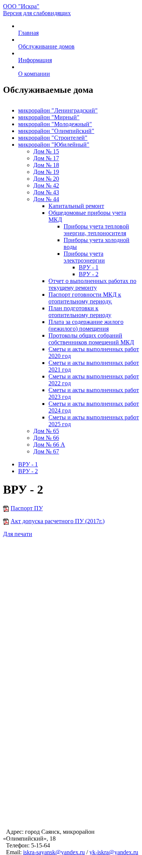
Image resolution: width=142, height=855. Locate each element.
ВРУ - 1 (88, 267)
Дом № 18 (46, 165)
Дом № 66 (46, 438)
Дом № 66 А (49, 444)
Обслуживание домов (46, 46)
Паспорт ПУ (27, 508)
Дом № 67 (46, 451)
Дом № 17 (46, 158)
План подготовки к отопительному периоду (79, 311)
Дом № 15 (46, 151)
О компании (34, 73)
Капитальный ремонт (76, 206)
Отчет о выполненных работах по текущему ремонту (92, 284)
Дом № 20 (46, 178)
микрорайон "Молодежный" (55, 124)
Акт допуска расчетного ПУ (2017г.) (58, 521)
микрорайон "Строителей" (52, 137)
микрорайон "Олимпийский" (56, 131)
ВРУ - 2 (88, 274)
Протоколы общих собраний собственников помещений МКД (91, 338)
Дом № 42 (46, 185)
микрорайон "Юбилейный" (53, 144)
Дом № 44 (46, 199)
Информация (35, 60)
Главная (28, 33)
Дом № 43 (46, 192)
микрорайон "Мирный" (49, 117)
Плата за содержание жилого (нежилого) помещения (85, 325)
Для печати (17, 534)
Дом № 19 (46, 172)
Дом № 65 (46, 431)
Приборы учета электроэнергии (84, 257)
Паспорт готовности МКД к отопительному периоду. (84, 298)
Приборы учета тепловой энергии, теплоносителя (96, 229)
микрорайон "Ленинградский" (58, 110)
